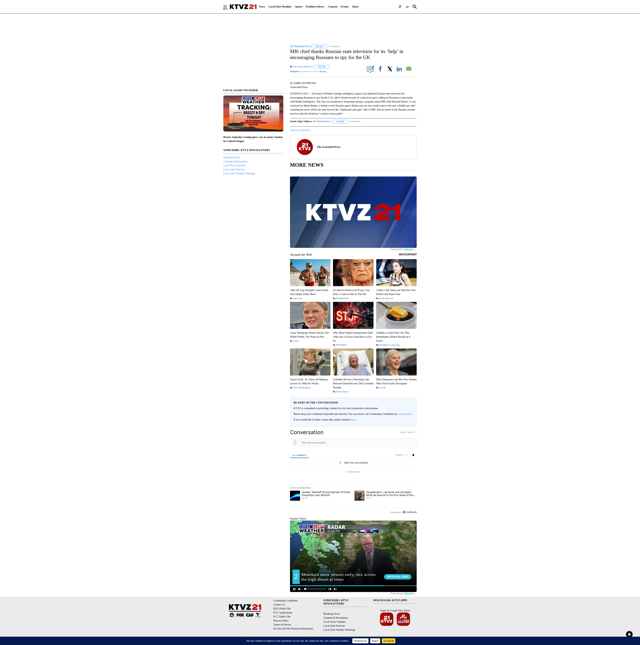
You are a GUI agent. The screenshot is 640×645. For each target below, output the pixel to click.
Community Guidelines (285, 600)
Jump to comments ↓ (301, 130)
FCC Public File (281, 616)
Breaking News (231, 157)
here (353, 419)
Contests (333, 6)
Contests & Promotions (235, 161)
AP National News (322, 121)
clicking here (405, 413)
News (262, 6)
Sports (298, 6)
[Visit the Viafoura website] (409, 512)
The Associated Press (303, 66)
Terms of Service (282, 624)
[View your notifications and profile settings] (413, 455)
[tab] (299, 455)
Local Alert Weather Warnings (239, 173)
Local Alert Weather (280, 6)
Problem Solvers (315, 6)
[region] (353, 472)
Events (344, 6)
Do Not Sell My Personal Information (293, 628)
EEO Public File (282, 608)
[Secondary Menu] (227, 6)
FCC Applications (282, 612)
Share (355, 6)
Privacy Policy (281, 620)
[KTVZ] (243, 7)
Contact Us (279, 604)
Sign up (411, 432)
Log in (403, 432)
